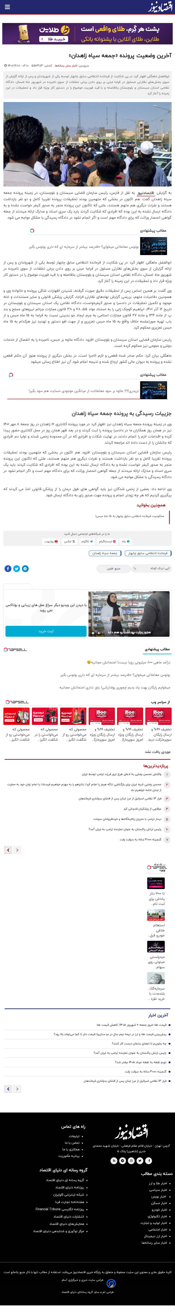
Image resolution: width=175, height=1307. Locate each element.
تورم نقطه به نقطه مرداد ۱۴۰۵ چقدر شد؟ (140, 1062)
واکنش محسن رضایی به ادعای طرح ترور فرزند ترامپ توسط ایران (121, 774)
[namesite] (160, 7)
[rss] (114, 1161)
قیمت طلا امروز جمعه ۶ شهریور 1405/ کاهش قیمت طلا (131, 1025)
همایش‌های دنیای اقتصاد (66, 1224)
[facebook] (149, 1161)
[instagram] (131, 1161)
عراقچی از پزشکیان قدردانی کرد (142, 809)
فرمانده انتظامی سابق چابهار (147, 553)
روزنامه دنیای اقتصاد (69, 1187)
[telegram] (122, 1161)
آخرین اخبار (158, 1015)
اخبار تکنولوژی (157, 1216)
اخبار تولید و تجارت (153, 1223)
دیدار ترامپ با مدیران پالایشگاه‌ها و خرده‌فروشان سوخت (127, 819)
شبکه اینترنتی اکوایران (68, 1195)
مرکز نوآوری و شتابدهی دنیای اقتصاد (58, 1231)
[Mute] (99, 633)
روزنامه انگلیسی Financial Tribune (60, 1209)
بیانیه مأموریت (69, 1156)
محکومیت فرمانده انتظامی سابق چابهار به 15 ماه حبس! (129, 516)
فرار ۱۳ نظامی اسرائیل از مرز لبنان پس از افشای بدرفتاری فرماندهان (120, 799)
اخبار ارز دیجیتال (155, 1236)
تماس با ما (72, 1143)
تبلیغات (74, 1136)
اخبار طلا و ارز (158, 1183)
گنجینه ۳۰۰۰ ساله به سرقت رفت (140, 840)
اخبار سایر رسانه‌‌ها (154, 1243)
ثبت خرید (46, 631)
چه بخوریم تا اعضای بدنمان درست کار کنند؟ (139, 1044)
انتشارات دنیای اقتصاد (69, 1217)
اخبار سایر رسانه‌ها (66, 66)
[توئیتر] (16, 568)
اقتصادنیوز (145, 193)
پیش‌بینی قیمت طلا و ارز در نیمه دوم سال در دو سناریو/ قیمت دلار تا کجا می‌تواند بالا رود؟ (110, 1034)
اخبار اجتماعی (158, 1230)
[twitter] (140, 1161)
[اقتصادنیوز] (131, 1132)
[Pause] (93, 633)
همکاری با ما (71, 1149)
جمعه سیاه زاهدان (104, 553)
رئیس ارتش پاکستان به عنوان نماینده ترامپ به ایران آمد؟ (125, 829)
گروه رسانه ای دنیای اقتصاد (65, 1180)
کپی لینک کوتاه (160, 568)
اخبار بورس (159, 1196)
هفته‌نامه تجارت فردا (69, 1202)
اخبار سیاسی (158, 1190)
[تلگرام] (25, 568)
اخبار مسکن (159, 1203)
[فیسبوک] (8, 568)
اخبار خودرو (159, 1210)
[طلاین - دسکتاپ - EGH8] (87, 33)
